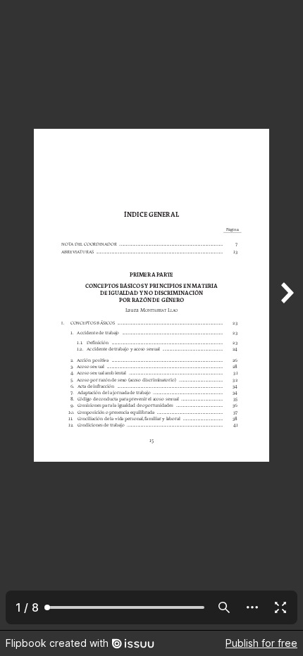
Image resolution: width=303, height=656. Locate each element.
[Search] (224, 607)
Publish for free (261, 643)
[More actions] (252, 607)
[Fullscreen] (280, 607)
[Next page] (286, 315)
